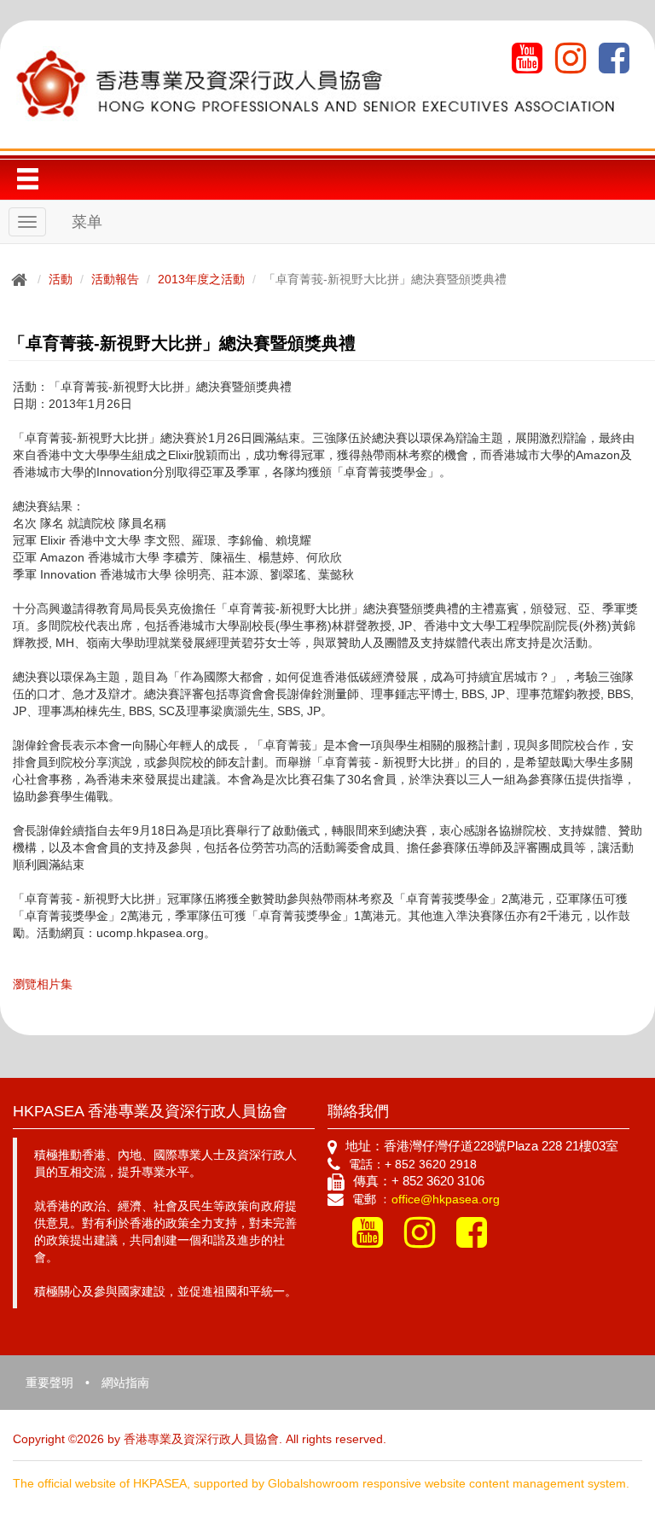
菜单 (87, 221)
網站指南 (125, 1382)
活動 (60, 279)
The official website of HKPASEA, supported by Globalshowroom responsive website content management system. (321, 1483)
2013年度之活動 (201, 279)
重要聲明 (49, 1382)
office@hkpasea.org (445, 1199)
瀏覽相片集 (42, 984)
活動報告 (115, 279)
